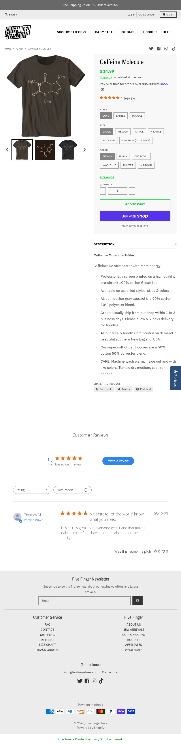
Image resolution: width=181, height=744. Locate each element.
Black (123, 156)
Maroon (146, 165)
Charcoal (141, 156)
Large (139, 131)
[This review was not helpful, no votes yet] (163, 551)
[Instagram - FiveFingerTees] (166, 49)
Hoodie (137, 115)
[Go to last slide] (7, 149)
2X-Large (108, 140)
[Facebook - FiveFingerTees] (159, 49)
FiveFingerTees (96, 723)
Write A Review (118, 461)
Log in (131, 14)
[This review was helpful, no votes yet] (155, 551)
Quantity (106, 184)
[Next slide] (84, 149)
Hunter (128, 165)
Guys (105, 115)
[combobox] (32, 490)
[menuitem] (22, 149)
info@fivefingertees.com (81, 672)
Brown (107, 156)
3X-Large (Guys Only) (136, 140)
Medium (123, 131)
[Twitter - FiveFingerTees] (151, 49)
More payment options (135, 225)
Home (7, 48)
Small (106, 131)
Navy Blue (109, 165)
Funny (19, 48)
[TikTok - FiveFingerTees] (174, 49)
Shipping (106, 77)
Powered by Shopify (90, 728)
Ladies (120, 115)
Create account (147, 14)
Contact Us (109, 672)
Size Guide (107, 177)
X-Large (156, 131)
